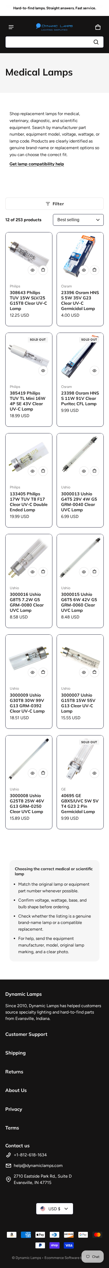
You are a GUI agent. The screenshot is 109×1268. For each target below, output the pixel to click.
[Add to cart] (43, 270)
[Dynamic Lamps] (54, 27)
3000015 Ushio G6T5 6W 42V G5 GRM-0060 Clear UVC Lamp (79, 602)
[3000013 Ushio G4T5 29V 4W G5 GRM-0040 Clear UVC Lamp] (80, 456)
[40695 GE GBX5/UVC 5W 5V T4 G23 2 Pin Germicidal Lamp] (80, 758)
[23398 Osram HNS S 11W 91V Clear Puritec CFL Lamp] (80, 356)
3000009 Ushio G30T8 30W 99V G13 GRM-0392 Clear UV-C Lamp (27, 703)
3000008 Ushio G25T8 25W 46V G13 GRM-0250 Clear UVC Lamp (27, 803)
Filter (58, 203)
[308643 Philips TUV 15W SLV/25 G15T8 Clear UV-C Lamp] (29, 255)
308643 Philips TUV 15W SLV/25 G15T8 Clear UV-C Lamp (28, 300)
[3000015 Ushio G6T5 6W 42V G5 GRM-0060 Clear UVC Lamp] (80, 557)
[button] (54, 42)
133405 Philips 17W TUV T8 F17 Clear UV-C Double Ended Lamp (29, 501)
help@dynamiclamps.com (38, 1165)
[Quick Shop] (32, 270)
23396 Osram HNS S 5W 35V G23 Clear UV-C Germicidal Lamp (80, 300)
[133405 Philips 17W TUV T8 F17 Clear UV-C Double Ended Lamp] (29, 456)
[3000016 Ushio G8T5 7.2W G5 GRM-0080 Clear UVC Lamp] (29, 557)
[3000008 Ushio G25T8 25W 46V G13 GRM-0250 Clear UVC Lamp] (29, 758)
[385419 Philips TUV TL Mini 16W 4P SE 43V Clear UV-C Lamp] (29, 356)
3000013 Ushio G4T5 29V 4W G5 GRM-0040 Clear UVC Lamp (79, 501)
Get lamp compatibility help (37, 163)
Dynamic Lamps (28, 1258)
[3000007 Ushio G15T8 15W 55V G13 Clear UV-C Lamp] (80, 658)
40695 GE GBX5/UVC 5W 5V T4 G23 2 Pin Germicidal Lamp (80, 803)
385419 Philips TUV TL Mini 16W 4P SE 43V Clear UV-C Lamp (28, 401)
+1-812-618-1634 (30, 1154)
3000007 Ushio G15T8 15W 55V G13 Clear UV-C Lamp (78, 703)
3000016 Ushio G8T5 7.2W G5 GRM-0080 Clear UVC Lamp (27, 602)
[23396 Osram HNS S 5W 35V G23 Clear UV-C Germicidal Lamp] (80, 255)
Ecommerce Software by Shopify (70, 1258)
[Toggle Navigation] (11, 27)
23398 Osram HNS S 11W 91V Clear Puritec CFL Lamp (80, 398)
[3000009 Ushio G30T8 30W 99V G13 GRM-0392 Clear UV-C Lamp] (29, 658)
